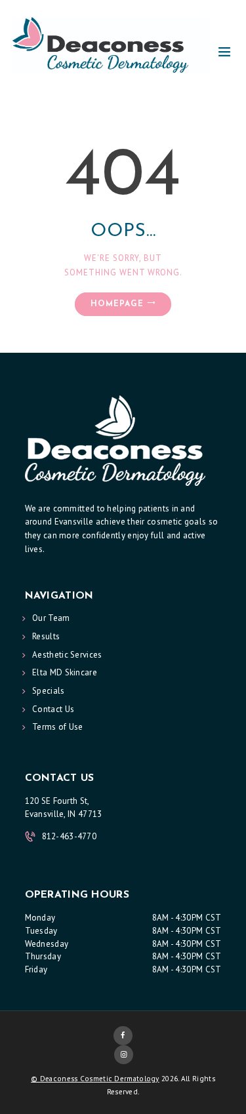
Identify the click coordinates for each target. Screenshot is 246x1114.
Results (46, 636)
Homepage (117, 304)
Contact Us (53, 709)
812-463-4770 (69, 836)
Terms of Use (57, 726)
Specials (48, 690)
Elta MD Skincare (64, 672)
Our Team (51, 618)
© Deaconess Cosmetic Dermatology (95, 1078)
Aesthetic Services (67, 654)
